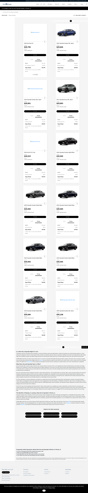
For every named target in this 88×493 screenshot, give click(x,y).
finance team (29, 361)
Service (46, 469)
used (69, 401)
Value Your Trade (33, 416)
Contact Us (69, 416)
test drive (23, 404)
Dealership (68, 469)
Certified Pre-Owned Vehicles (28, 475)
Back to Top (84, 347)
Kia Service (46, 473)
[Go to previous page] (56, 21)
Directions (67, 473)
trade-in (41, 360)
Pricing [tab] (38, 59)
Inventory (25, 469)
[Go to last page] (86, 21)
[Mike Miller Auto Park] (7, 4)
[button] (44, 41)
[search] (86, 4)
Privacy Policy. (51, 487)
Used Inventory (69, 413)
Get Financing (51, 416)
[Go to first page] (53, 21)
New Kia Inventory (33, 413)
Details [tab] (31, 59)
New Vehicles (25, 471)
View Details (35, 111)
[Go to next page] (84, 21)
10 (80, 20)
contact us (68, 402)
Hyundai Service (47, 471)
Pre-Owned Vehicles (27, 473)
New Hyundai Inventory (51, 413)
